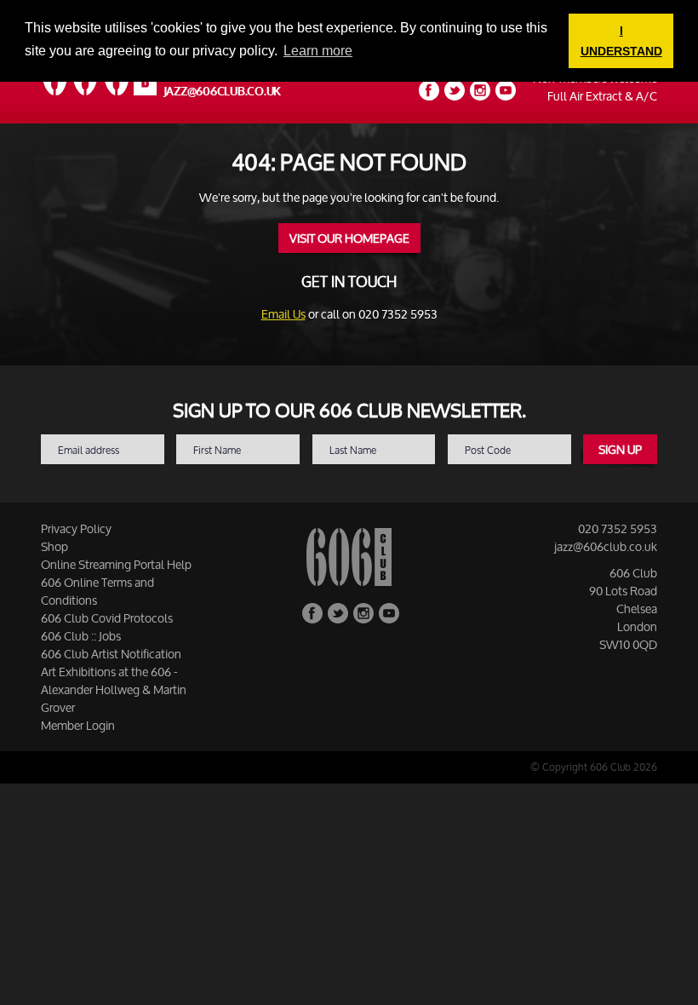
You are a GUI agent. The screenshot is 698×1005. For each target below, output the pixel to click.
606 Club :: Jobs (81, 636)
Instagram (480, 90)
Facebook (429, 90)
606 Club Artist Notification (111, 654)
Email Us (283, 314)
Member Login (78, 725)
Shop (54, 546)
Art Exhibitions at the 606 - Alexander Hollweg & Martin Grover (113, 689)
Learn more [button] (317, 50)
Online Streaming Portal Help (116, 564)
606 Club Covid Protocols (107, 618)
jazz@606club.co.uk (222, 91)
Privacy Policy (76, 528)
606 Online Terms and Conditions (97, 591)
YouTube (505, 90)
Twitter (454, 90)
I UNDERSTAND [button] (621, 41)
